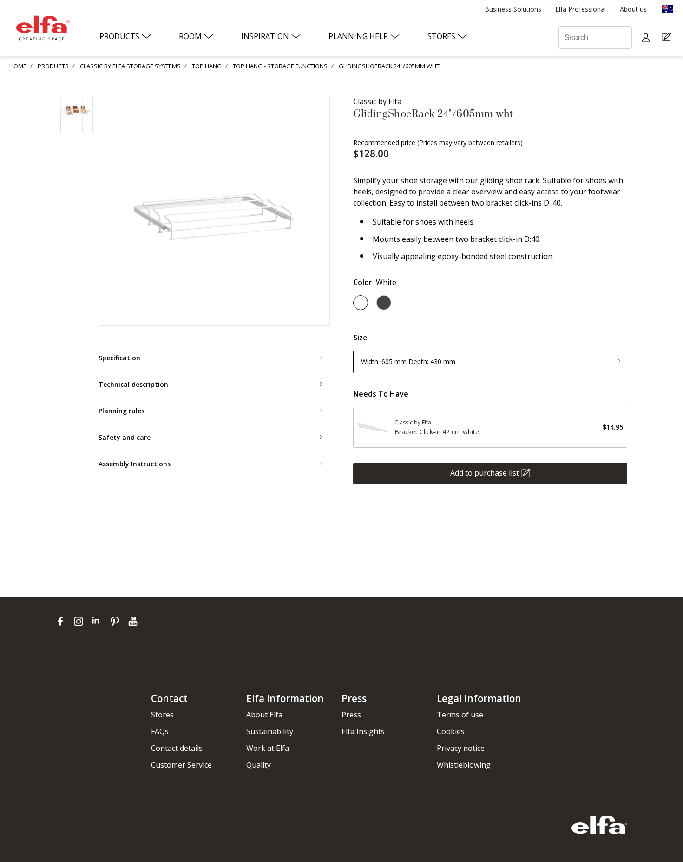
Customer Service (181, 765)
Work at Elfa (267, 748)
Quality (258, 765)
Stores (162, 714)
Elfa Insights (363, 731)
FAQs (160, 731)
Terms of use (460, 714)
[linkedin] (98, 621)
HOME (17, 66)
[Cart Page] (668, 37)
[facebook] (62, 621)
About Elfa (264, 714)
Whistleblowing (464, 765)
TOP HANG (207, 66)
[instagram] (80, 621)
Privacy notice (461, 748)
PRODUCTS (53, 66)
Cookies (451, 731)
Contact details (177, 748)
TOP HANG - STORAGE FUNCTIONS (280, 66)
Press (351, 714)
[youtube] (134, 621)
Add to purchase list (484, 472)
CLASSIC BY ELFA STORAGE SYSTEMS (130, 66)
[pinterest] (117, 621)
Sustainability (269, 731)
